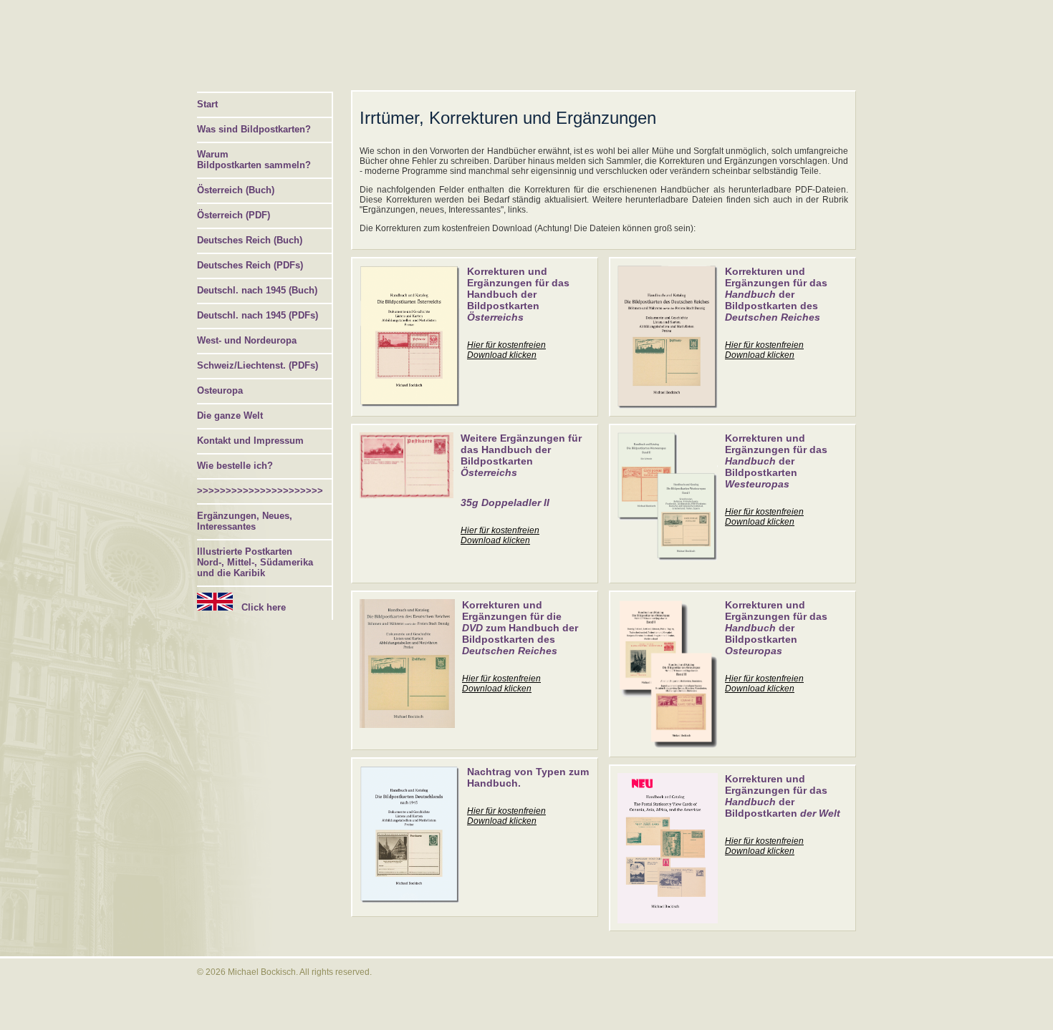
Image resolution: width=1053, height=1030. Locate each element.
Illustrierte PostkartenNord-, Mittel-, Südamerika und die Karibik (255, 562)
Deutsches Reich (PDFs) (250, 265)
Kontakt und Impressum (250, 440)
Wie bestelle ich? (235, 465)
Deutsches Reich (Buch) (249, 240)
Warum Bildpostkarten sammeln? (254, 159)
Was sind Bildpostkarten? (254, 129)
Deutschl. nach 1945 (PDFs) (257, 315)
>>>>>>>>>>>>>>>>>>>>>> (260, 490)
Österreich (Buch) (235, 190)
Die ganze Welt (230, 415)
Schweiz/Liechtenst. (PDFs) (257, 365)
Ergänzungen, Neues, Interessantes (244, 521)
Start (207, 104)
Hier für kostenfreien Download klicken (506, 350)
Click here (259, 607)
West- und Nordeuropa (247, 340)
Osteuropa (220, 390)
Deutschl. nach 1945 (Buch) (257, 290)
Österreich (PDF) (233, 215)
